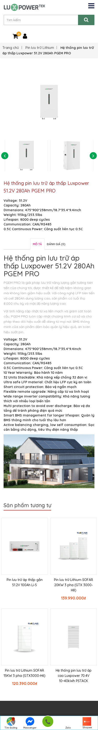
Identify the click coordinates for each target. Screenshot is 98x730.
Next (93, 155)
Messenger (30, 727)
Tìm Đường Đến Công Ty (11, 728)
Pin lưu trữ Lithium (39, 47)
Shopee (87, 727)
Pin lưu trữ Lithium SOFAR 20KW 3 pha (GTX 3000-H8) (73, 585)
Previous (4, 155)
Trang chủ (10, 47)
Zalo (68, 727)
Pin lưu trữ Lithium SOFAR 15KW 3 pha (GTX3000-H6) (24, 673)
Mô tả (37, 244)
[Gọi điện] (47, 723)
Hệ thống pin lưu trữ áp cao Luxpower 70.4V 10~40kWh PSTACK (74, 675)
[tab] (37, 243)
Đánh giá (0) (56, 244)
